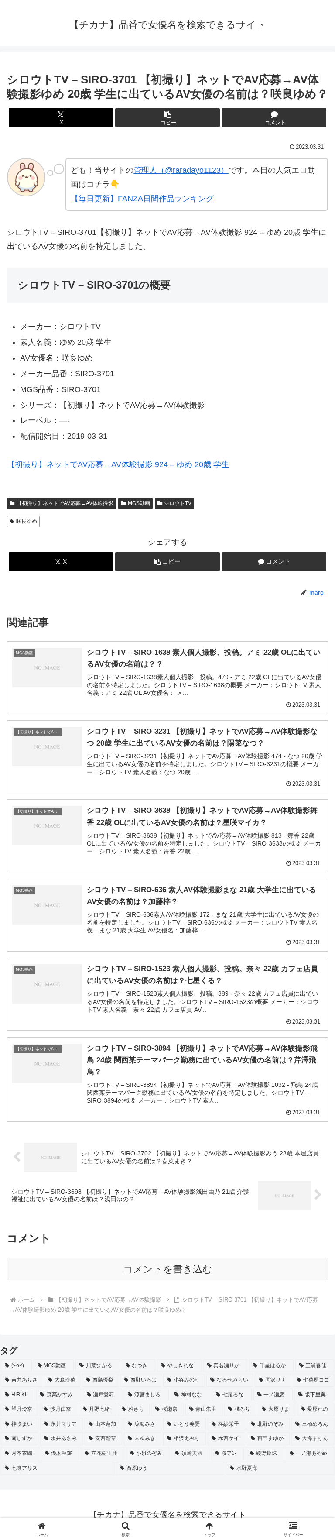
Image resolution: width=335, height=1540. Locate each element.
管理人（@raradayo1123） (181, 170)
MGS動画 (139, 503)
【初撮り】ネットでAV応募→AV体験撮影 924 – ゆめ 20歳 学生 (118, 464)
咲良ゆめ (26, 521)
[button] (167, 117)
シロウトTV (177, 503)
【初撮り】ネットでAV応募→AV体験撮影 (65, 503)
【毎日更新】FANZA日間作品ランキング (142, 198)
